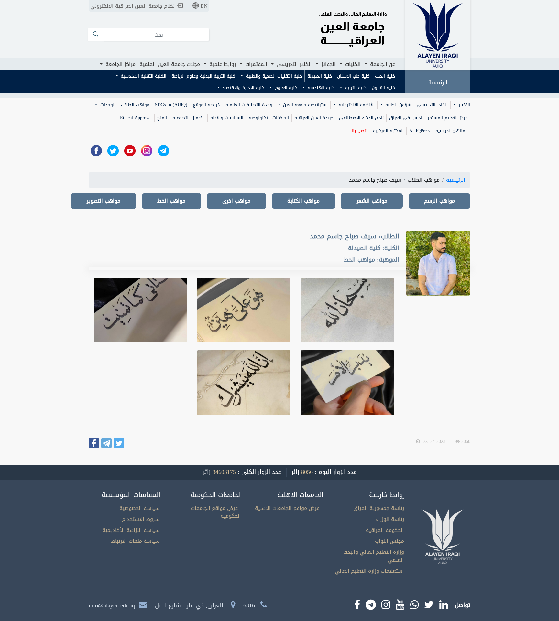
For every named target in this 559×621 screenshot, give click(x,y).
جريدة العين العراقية (314, 118)
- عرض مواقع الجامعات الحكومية (216, 512)
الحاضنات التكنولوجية (269, 118)
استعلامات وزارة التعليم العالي (369, 571)
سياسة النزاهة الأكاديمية (130, 530)
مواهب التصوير (103, 201)
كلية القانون (383, 87)
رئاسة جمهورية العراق (378, 508)
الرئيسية (437, 83)
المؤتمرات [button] (255, 64)
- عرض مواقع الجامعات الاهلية (289, 508)
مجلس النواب (389, 541)
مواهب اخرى (236, 201)
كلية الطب (385, 76)
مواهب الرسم (439, 201)
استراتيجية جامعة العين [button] (304, 105)
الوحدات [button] (107, 105)
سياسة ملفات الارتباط (135, 541)
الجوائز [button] (328, 64)
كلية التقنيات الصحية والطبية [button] (273, 76)
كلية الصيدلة (319, 76)
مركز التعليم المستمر (448, 118)
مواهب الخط (171, 201)
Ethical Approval (136, 118)
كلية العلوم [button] (285, 87)
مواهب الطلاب (135, 105)
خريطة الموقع (206, 105)
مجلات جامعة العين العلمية (169, 64)
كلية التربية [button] (355, 87)
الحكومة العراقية (385, 530)
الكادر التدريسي (432, 105)
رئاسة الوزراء (390, 519)
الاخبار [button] (463, 105)
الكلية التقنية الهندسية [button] (142, 76)
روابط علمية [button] (222, 64)
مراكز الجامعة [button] (120, 64)
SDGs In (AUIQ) (171, 105)
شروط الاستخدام (140, 519)
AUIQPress (419, 131)
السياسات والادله (226, 118)
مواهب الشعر (371, 201)
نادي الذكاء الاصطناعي (361, 118)
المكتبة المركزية (388, 131)
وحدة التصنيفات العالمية (248, 105)
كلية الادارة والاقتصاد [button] (242, 87)
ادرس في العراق (405, 118)
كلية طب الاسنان (353, 76)
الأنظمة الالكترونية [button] (356, 105)
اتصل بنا (359, 131)
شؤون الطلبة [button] (397, 105)
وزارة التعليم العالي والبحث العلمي (373, 556)
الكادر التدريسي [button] (293, 64)
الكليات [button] (352, 64)
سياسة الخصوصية (139, 508)
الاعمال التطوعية (188, 118)
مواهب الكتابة (303, 201)
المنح (162, 118)
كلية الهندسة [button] (320, 87)
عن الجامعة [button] (381, 64)
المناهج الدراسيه (451, 131)
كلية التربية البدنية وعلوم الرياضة (203, 76)
